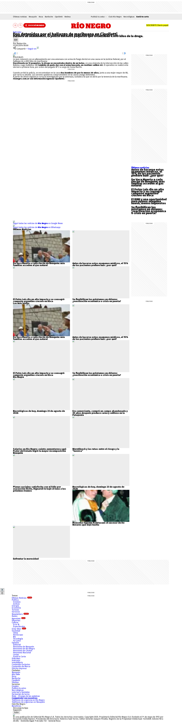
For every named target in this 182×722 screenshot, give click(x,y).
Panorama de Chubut (22, 650)
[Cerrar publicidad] (2, 589)
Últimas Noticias (21, 598)
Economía (16, 608)
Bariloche (49, 17)
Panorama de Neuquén (23, 646)
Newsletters (20, 614)
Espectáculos (19, 626)
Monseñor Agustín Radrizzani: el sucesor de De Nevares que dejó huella (98, 523)
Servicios (16, 612)
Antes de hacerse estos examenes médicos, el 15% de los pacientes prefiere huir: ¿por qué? (147, 172)
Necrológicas (128, 17)
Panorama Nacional (22, 652)
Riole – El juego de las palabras (26, 696)
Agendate (18, 618)
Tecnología (18, 639)
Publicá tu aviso (19, 688)
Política (15, 600)
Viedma (67, 17)
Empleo (15, 686)
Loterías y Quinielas (21, 692)
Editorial (17, 644)
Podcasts (16, 660)
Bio (14, 637)
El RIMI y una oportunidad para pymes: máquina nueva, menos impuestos (149, 201)
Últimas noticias (20, 17)
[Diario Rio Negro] (14, 715)
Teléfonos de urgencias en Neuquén (28, 702)
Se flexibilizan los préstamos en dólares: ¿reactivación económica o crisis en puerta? (148, 210)
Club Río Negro (115, 17)
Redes (14, 616)
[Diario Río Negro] (91, 25)
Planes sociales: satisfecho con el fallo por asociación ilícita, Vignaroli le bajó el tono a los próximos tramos (39, 488)
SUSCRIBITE (157, 25)
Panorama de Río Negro (24, 648)
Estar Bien (19, 629)
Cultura (15, 622)
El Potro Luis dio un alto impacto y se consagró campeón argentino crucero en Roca (147, 192)
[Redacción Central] (15, 38)
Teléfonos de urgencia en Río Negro (28, 700)
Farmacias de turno (20, 694)
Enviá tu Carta (19, 656)
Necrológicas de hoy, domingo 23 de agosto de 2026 (39, 412)
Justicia (16, 604)
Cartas (16, 654)
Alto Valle (16, 674)
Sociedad (16, 631)
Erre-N (16, 624)
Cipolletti (59, 17)
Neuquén (33, 17)
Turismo (15, 610)
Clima (15, 633)
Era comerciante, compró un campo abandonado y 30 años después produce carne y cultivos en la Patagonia (100, 413)
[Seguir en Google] (14, 55)
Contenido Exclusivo (21, 664)
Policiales (17, 32)
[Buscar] (21, 25)
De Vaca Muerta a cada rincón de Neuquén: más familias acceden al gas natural (148, 182)
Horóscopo (18, 635)
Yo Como (17, 641)
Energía (15, 606)
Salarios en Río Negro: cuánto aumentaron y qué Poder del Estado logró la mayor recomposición (39, 450)
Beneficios (16, 706)
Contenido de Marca (21, 666)
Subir (16, 712)
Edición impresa (19, 668)
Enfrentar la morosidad (26, 558)
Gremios (17, 602)
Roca (41, 17)
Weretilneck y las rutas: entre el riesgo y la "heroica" (95, 450)
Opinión (15, 643)
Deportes (16, 620)
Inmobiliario (17, 662)
